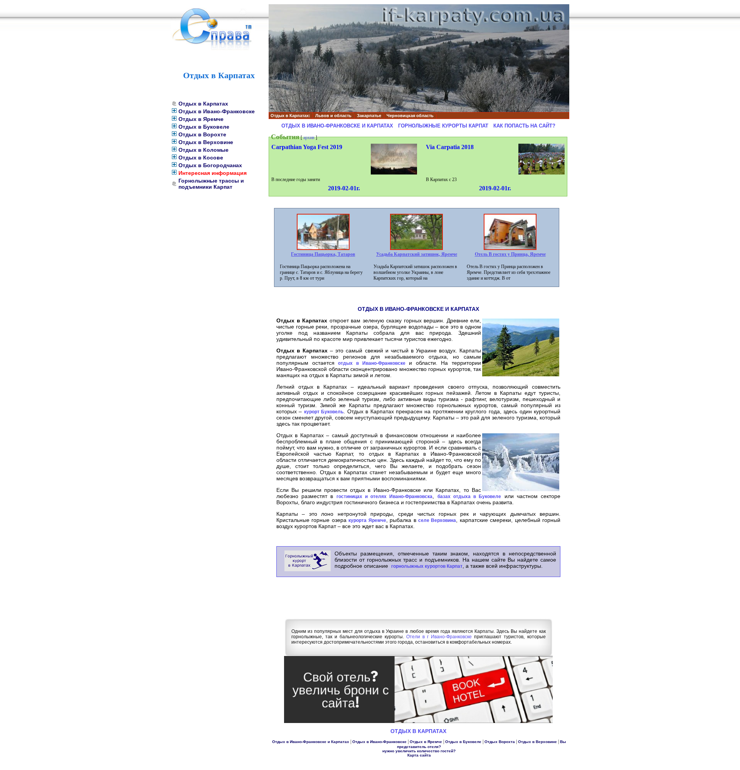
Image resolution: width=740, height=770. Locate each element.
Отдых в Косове (200, 157)
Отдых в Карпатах (203, 104)
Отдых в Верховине (205, 142)
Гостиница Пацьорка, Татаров (323, 254)
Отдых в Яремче (201, 119)
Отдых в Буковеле (203, 127)
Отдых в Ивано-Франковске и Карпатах (337, 126)
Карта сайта (419, 755)
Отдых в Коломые (203, 150)
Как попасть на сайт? (524, 126)
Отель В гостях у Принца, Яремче (510, 254)
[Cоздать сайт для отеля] (418, 721)
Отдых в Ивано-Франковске (216, 111)
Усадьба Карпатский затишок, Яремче (416, 254)
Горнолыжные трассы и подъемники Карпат (211, 184)
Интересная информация (212, 173)
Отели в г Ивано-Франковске (439, 636)
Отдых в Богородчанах (210, 165)
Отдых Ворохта (499, 742)
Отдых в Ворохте (202, 134)
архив (308, 137)
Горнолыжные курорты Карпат (443, 126)
